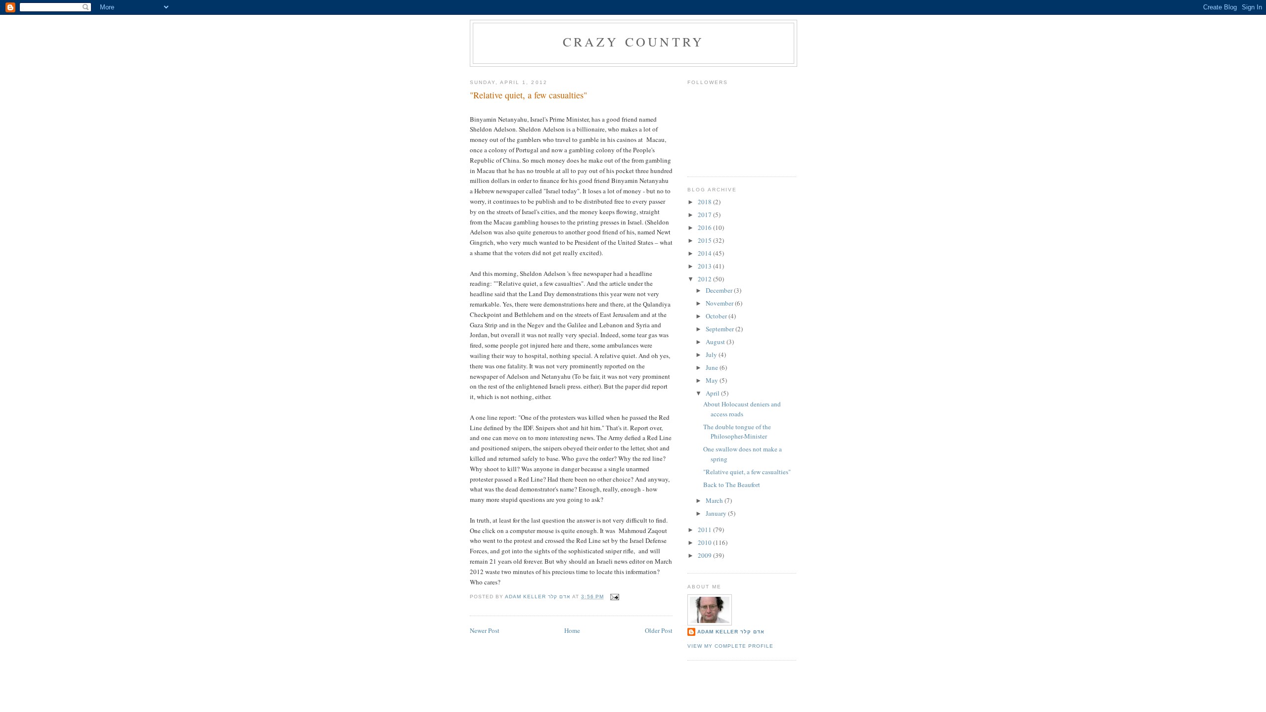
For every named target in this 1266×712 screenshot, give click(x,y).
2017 (705, 214)
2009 (705, 555)
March (715, 500)
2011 (705, 529)
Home (572, 630)
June (713, 367)
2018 (705, 201)
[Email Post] (614, 596)
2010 (705, 542)
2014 (705, 253)
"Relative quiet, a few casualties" (747, 471)
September (720, 328)
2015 (705, 240)
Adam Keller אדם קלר (731, 631)
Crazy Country (634, 41)
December (720, 290)
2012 (705, 278)
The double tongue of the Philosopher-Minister (737, 431)
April (713, 393)
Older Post (659, 630)
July (712, 354)
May (713, 380)
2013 (705, 266)
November (720, 303)
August (716, 341)
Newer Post (484, 630)
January (717, 513)
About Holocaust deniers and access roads (742, 409)
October (717, 316)
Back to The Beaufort (731, 484)
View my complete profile (730, 646)
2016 (705, 227)
